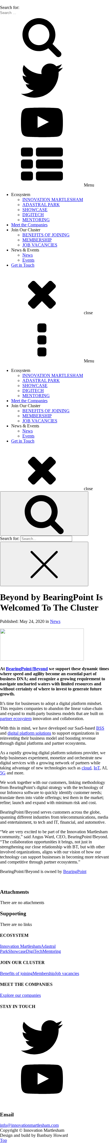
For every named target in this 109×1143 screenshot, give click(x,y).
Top (3, 1140)
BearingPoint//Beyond (27, 668)
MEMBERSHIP (37, 240)
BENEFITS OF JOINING (46, 234)
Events (28, 260)
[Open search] (44, 513)
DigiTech (34, 951)
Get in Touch (22, 265)
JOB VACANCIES (39, 245)
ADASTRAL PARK (41, 204)
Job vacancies (67, 973)
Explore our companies (20, 995)
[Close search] (44, 564)
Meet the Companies (29, 224)
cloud (86, 767)
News (27, 255)
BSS (100, 728)
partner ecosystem (16, 718)
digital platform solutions (29, 733)
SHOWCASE (35, 209)
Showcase (17, 951)
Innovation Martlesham (20, 946)
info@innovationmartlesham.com (29, 1125)
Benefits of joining (16, 973)
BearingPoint (74, 871)
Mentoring (51, 951)
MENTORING (36, 219)
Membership (44, 973)
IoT (97, 767)
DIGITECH (33, 214)
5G (3, 772)
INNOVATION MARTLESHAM (52, 199)
